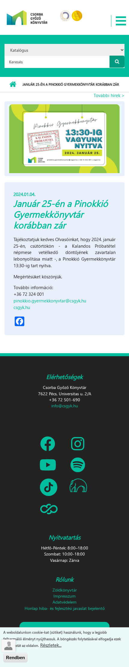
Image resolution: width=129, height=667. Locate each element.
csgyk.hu (22, 307)
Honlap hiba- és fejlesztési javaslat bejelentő (65, 608)
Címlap (12, 84)
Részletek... (51, 645)
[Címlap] (27, 13)
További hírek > (109, 95)
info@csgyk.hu (64, 405)
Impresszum (64, 596)
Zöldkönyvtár (64, 590)
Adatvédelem (64, 602)
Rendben (15, 657)
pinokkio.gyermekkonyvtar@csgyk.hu (50, 301)
